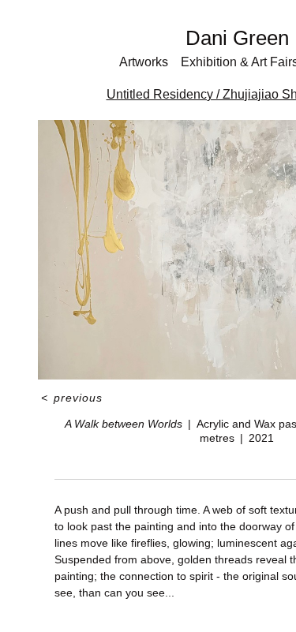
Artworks (143, 62)
